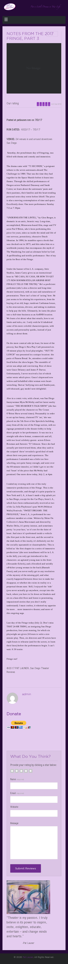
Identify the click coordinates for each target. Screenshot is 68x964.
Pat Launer (28, 957)
